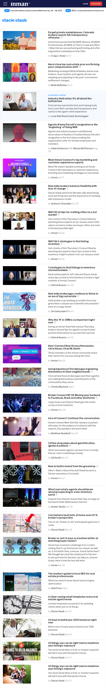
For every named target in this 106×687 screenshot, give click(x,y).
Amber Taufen (58, 506)
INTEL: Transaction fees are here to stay (89, 10)
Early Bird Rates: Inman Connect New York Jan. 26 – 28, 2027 (36, 10)
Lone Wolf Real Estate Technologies (69, 116)
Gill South (56, 457)
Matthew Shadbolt (60, 433)
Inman (54, 177)
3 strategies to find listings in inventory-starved (72, 268)
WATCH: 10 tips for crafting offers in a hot (72, 213)
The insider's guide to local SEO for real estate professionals (71, 575)
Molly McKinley (59, 85)
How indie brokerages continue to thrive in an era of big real (73, 295)
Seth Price (56, 588)
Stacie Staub (57, 529)
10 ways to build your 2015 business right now (72, 621)
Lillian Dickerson (59, 148)
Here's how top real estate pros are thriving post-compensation (74, 65)
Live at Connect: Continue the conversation (74, 418)
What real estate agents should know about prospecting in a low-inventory (70, 492)
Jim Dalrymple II (59, 311)
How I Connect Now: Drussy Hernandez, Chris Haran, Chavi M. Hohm (71, 347)
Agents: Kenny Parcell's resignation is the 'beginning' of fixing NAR (73, 125)
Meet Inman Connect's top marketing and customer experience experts (72, 161)
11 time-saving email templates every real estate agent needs (73, 598)
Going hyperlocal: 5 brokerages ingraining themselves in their (73, 370)
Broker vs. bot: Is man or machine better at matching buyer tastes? (73, 539)
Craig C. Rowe (58, 55)
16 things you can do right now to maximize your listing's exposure (73, 644)
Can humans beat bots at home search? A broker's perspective (73, 516)
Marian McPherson (83, 148)
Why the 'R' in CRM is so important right (71, 321)
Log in (85, 4)
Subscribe (96, 4)
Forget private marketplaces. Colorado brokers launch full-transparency (71, 35)
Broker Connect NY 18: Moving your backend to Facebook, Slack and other (74, 396)
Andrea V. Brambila (61, 203)
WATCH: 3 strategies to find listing (68, 242)
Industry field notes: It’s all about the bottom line (70, 99)
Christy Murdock (59, 386)
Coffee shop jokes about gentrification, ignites (71, 444)
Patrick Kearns (58, 285)
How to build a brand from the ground (72, 466)
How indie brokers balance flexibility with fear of (72, 187)
